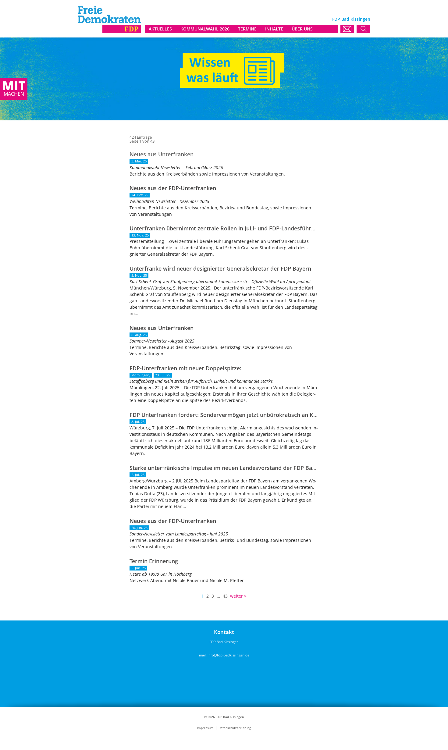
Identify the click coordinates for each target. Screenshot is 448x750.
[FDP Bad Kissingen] (109, 31)
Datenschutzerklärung (235, 728)
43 (225, 596)
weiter (236, 596)
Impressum (205, 728)
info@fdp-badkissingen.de (228, 655)
